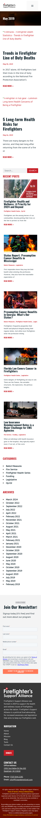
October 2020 (12, 550)
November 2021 (14, 519)
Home (6, 731)
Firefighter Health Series (12, 211)
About (6, 733)
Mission (7, 736)
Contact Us (8, 745)
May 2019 (10, 580)
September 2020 (14, 553)
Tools (6, 742)
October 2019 (12, 567)
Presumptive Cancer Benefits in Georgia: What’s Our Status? (20, 314)
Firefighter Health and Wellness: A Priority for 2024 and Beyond (17, 204)
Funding (14, 435)
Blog (6, 739)
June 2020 (11, 560)
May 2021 (10, 530)
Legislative (19, 265)
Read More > (8, 86)
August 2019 (12, 574)
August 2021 (12, 526)
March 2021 (12, 536)
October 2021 (12, 523)
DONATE (9, 752)
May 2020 (10, 563)
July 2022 (10, 509)
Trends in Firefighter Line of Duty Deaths (20, 55)
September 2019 (14, 570)
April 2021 (11, 533)
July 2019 (10, 577)
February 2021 (13, 540)
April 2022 (11, 513)
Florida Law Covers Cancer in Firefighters (20, 369)
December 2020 (13, 546)
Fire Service (7, 435)
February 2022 (13, 516)
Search (33, 170)
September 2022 (14, 506)
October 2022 (12, 502)
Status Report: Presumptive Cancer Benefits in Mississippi (20, 258)
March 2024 (12, 499)
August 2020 (12, 557)
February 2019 (13, 584)
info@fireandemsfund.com (21, 779)
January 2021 (12, 543)
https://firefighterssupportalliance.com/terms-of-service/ (20, 815)
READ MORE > (9, 224)
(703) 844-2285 (16, 777)
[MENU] (32, 5)
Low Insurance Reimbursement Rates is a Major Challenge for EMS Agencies (19, 426)
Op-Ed (23, 211)
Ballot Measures (9, 265)
